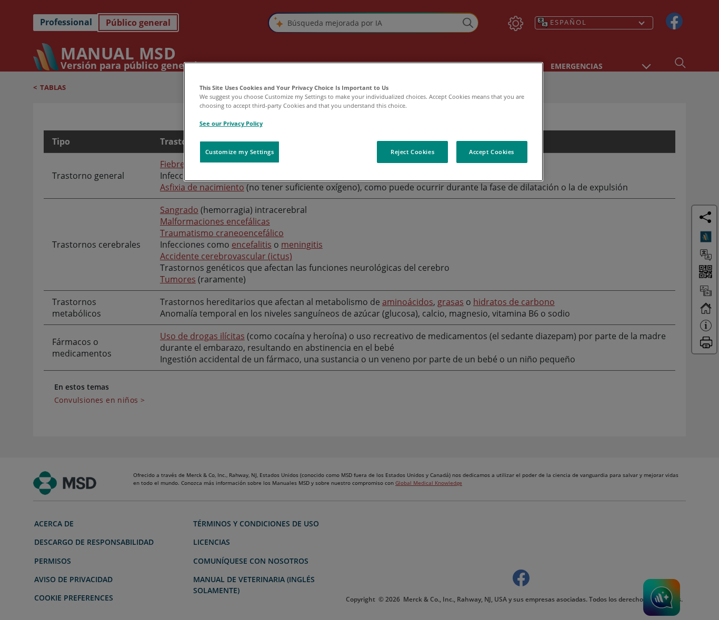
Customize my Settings (239, 152)
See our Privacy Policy (231, 123)
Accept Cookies (491, 152)
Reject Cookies (412, 152)
